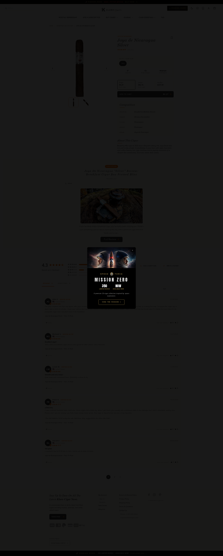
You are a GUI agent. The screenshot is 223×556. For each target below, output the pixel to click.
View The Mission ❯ (111, 302)
